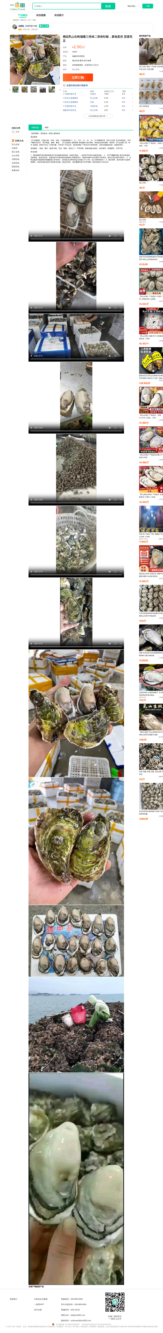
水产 (29, 20)
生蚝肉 (14, 148)
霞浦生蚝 (15, 167)
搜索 (108, 6)
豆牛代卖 (38, 1310)
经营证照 (84, 1327)
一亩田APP (39, 1304)
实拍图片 (59, 15)
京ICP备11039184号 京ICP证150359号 (96, 1324)
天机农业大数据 (40, 1299)
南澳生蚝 (15, 170)
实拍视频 (41, 15)
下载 (148, 6)
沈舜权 (21, 26)
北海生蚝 (15, 163)
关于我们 (76, 1327)
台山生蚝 (15, 156)
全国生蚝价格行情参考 (77, 85)
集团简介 (14, 1299)
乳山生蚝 (75, 69)
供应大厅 (23, 20)
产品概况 (23, 15)
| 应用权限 (92, 1327)
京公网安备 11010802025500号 (67, 1324)
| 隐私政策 (101, 1327)
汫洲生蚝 (15, 159)
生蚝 (34, 20)
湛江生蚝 (15, 152)
